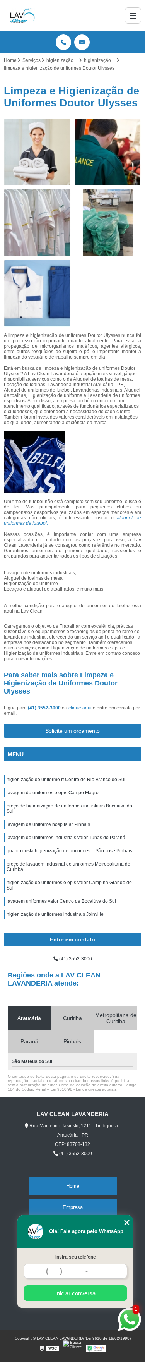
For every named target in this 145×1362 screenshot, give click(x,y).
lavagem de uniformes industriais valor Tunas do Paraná (66, 837)
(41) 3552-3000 (45, 708)
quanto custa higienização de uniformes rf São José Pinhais (69, 851)
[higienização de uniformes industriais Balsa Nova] (37, 152)
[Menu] (133, 15)
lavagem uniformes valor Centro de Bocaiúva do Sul (61, 901)
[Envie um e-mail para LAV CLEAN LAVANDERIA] (82, 42)
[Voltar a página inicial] (22, 15)
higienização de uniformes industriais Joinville (55, 914)
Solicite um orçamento (72, 731)
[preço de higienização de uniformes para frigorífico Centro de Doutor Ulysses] (37, 222)
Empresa (73, 1207)
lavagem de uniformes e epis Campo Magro (53, 792)
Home (72, 1186)
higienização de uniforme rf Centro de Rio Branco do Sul (66, 779)
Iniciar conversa (75, 1293)
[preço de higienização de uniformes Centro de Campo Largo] (37, 293)
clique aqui (80, 708)
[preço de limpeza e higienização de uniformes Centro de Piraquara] (108, 152)
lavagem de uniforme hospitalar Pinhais (48, 824)
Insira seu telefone (75, 1257)
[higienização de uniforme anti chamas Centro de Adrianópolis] (108, 222)
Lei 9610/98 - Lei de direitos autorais (83, 1089)
